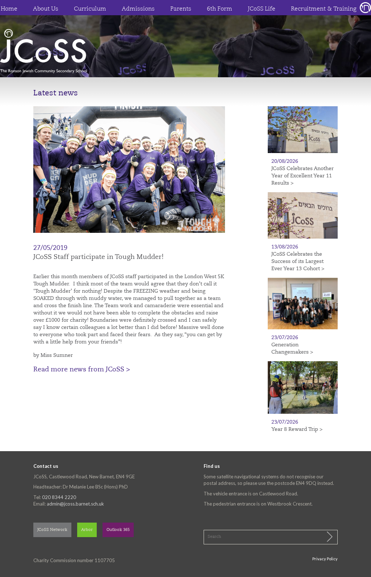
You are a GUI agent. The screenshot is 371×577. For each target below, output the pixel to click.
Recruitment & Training (324, 9)
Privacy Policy (325, 558)
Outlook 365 (118, 530)
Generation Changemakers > (292, 348)
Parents (180, 9)
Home (9, 9)
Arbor (87, 530)
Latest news (55, 93)
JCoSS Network (52, 530)
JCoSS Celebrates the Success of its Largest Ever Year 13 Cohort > (297, 261)
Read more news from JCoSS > (81, 369)
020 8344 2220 (59, 497)
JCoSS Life (261, 9)
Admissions (138, 9)
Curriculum (90, 9)
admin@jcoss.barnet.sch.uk (75, 504)
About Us (45, 9)
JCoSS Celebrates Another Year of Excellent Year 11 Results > (302, 176)
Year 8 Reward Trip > (296, 429)
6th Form (219, 9)
